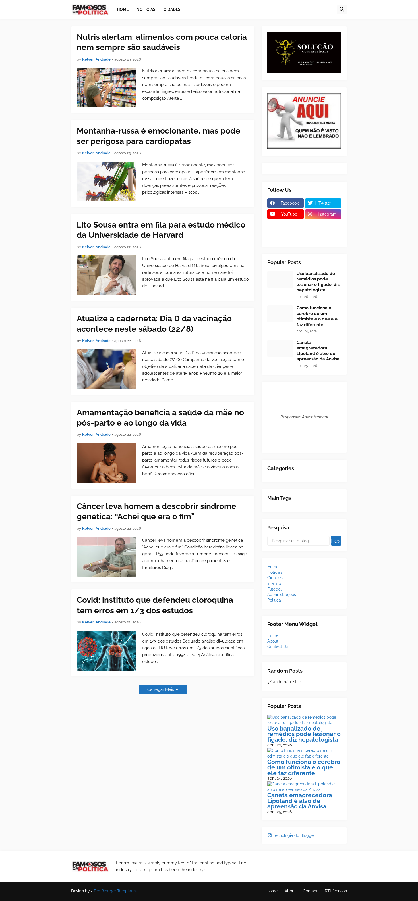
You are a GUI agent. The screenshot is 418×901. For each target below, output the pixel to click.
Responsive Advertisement (304, 417)
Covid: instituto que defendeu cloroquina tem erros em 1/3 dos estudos (155, 605)
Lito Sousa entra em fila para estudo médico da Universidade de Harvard (161, 230)
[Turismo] (285, 225)
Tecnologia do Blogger (294, 835)
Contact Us (277, 646)
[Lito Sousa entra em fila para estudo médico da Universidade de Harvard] (106, 275)
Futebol (274, 589)
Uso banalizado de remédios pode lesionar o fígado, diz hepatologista (318, 282)
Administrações (281, 594)
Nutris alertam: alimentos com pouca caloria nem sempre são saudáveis (162, 42)
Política (274, 600)
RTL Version (336, 891)
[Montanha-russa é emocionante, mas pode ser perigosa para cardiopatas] (106, 181)
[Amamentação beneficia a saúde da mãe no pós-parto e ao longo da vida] (106, 463)
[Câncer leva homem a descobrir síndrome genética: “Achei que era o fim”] (106, 557)
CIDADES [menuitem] (172, 9)
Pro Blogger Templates (115, 891)
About (272, 641)
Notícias (274, 572)
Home (272, 566)
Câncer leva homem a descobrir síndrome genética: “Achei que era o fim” (156, 511)
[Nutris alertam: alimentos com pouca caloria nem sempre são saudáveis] (106, 87)
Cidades (275, 577)
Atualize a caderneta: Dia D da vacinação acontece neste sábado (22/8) (154, 323)
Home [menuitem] (123, 9)
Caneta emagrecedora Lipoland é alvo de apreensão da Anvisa (318, 351)
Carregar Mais (160, 689)
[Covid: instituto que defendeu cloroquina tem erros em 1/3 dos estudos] (106, 651)
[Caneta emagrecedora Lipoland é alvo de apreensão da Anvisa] (280, 348)
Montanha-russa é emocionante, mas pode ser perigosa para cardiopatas (158, 136)
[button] (342, 9)
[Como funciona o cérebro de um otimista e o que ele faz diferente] (280, 313)
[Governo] (285, 236)
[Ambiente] (323, 225)
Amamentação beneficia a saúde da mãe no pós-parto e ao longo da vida (160, 417)
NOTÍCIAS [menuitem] (146, 9)
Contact (310, 891)
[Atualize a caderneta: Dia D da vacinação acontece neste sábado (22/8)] (106, 369)
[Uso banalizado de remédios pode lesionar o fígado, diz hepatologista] (280, 279)
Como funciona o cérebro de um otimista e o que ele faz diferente (317, 316)
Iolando (274, 583)
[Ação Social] (323, 236)
